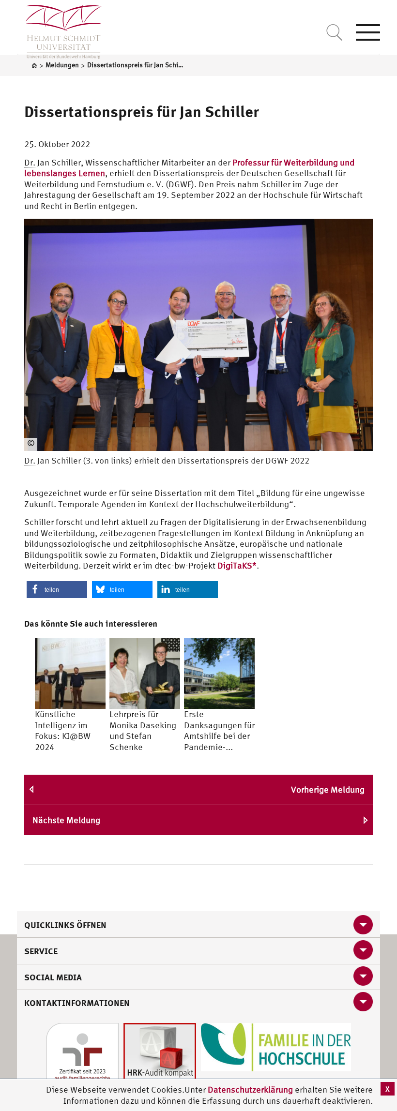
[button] (57, 589)
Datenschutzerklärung (250, 1089)
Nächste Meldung (66, 820)
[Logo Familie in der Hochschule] (276, 1046)
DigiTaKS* (237, 565)
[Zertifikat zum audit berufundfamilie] (82, 1058)
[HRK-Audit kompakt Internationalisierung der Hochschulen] (159, 1058)
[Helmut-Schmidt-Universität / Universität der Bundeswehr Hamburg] (59, 29)
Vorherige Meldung (328, 789)
